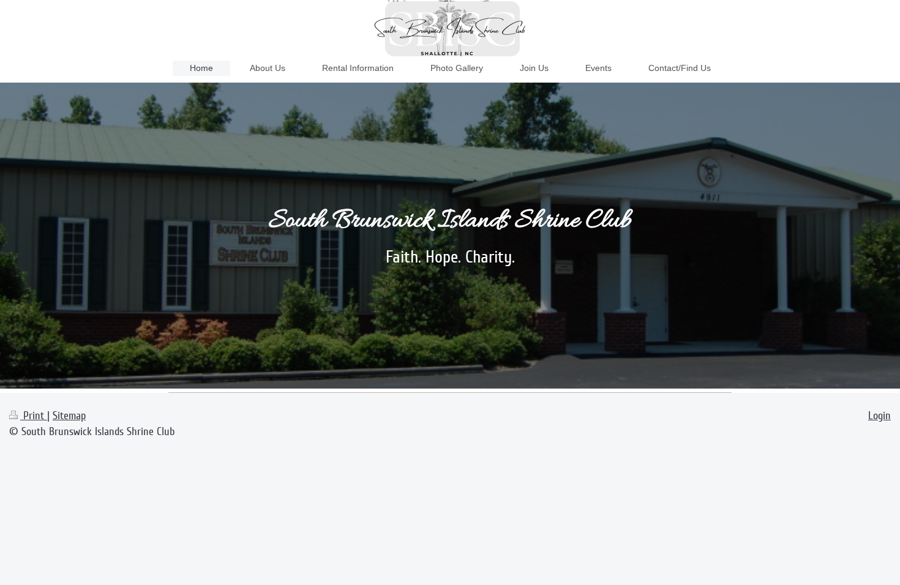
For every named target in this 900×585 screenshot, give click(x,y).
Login (879, 415)
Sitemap (69, 415)
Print (33, 415)
